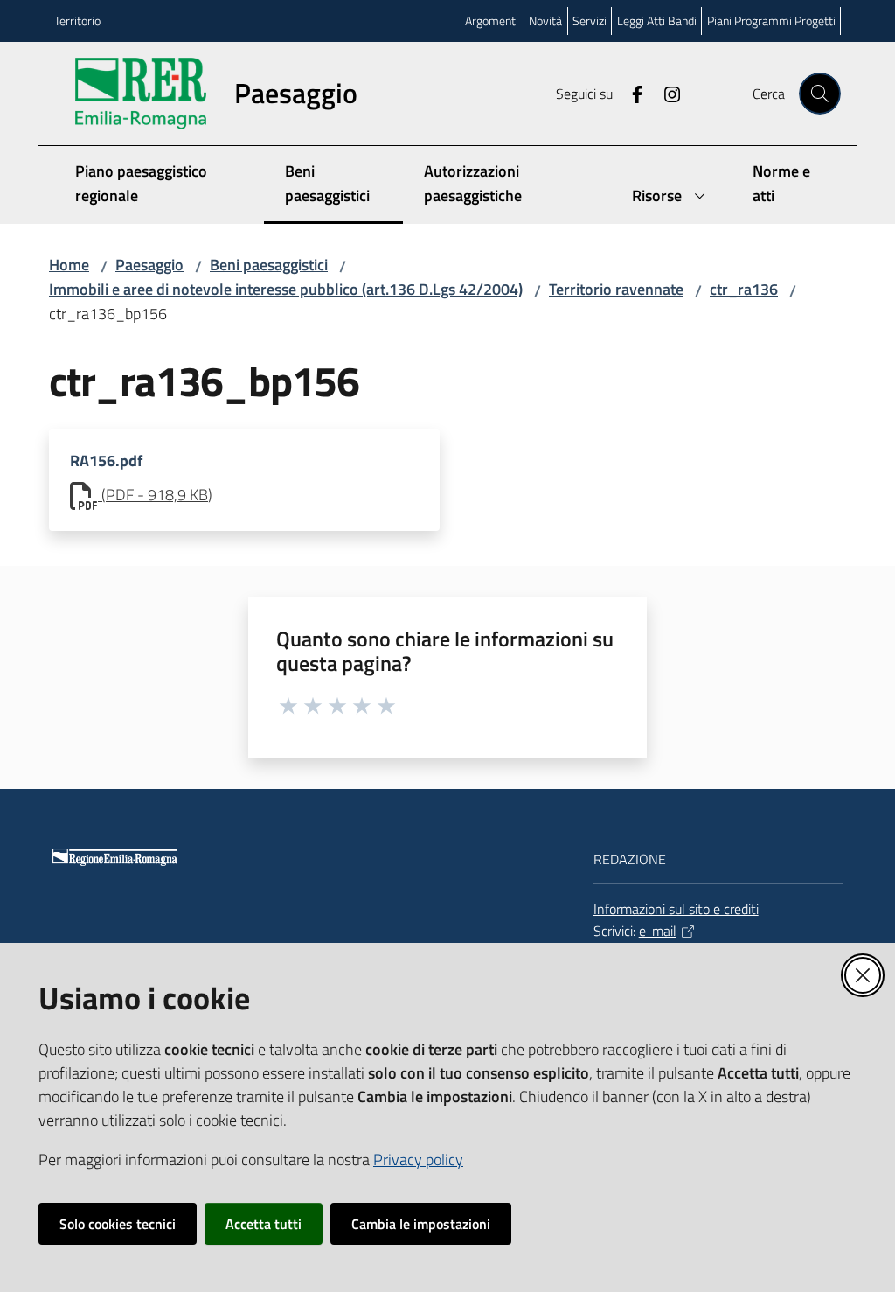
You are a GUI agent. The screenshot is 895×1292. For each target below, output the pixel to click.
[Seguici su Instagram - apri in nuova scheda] (665, 92)
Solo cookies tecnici (117, 1223)
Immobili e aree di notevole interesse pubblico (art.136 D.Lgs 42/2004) (286, 289)
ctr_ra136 (744, 289)
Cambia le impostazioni (420, 1223)
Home (69, 264)
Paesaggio (149, 264)
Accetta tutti (263, 1223)
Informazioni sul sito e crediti (676, 908)
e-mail (657, 930)
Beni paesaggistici (269, 264)
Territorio (77, 20)
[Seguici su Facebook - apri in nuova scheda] (630, 92)
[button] (820, 94)
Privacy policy (418, 1159)
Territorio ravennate (616, 289)
